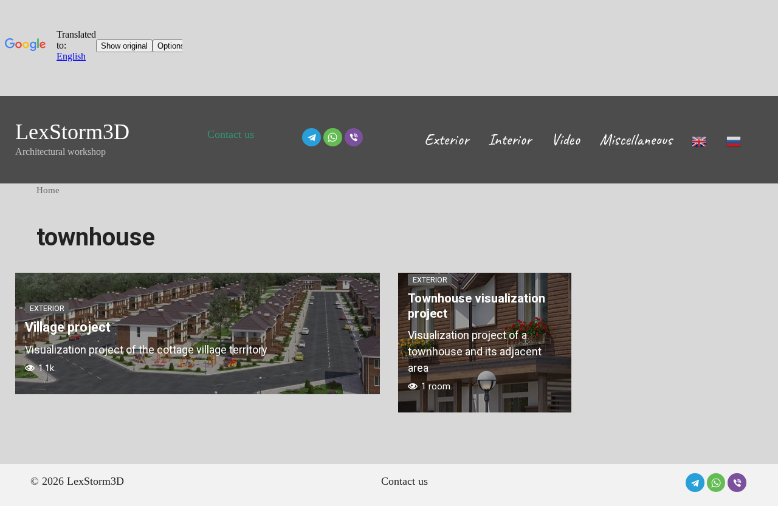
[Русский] (733, 139)
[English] (699, 139)
